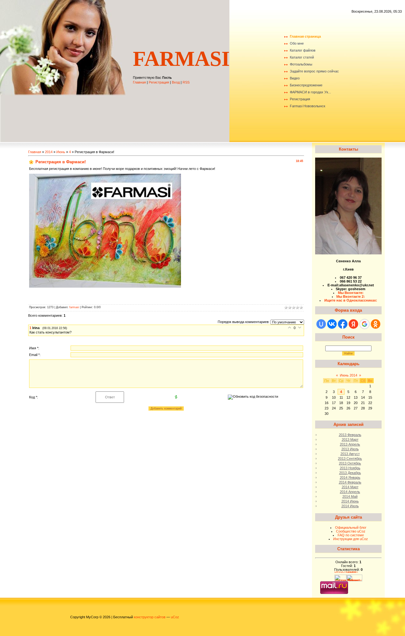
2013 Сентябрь (350, 458)
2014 (49, 152)
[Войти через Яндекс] (353, 324)
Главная (139, 82)
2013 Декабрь (350, 473)
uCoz (175, 617)
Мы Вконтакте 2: (350, 296)
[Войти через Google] (364, 324)
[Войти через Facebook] (342, 324)
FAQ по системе (351, 535)
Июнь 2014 (348, 375)
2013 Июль (350, 449)
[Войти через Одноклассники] (375, 324)
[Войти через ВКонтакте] (332, 324)
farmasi (74, 307)
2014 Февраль (350, 482)
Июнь (60, 152)
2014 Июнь (350, 501)
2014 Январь (350, 477)
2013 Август (350, 454)
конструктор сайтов (149, 617)
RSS (186, 82)
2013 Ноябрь (350, 468)
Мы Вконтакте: (351, 293)
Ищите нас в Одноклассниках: (350, 300)
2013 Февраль (350, 435)
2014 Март (350, 487)
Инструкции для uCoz (350, 539)
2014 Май (350, 496)
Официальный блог (350, 527)
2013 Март (350, 439)
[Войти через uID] (321, 324)
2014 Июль (350, 506)
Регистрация (159, 82)
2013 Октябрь (350, 463)
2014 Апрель (350, 492)
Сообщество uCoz (350, 531)
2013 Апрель (350, 444)
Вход (176, 82)
